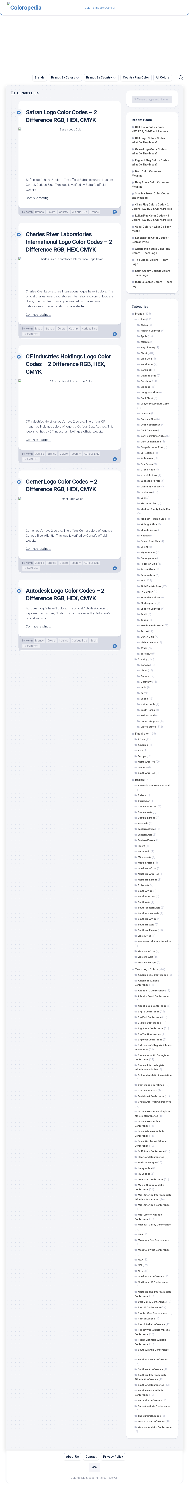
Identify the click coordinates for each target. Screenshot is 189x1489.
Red (143, 580)
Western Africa (146, 951)
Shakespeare (148, 603)
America (143, 745)
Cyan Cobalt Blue (151, 424)
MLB (140, 1234)
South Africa (145, 891)
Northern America (148, 874)
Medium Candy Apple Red (156, 509)
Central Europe (146, 817)
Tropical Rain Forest (152, 625)
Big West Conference (150, 1039)
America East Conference (153, 975)
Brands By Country (99, 77)
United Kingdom (150, 721)
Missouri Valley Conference (154, 1224)
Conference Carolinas (151, 1085)
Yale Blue (146, 653)
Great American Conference (154, 1101)
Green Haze (148, 469)
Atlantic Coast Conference (153, 996)
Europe (142, 756)
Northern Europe (147, 879)
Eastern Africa (146, 829)
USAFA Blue (147, 636)
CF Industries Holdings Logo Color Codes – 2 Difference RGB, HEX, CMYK (68, 364)
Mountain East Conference (153, 1240)
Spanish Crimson (151, 608)
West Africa (144, 935)
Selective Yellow (150, 597)
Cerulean (146, 381)
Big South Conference (151, 1028)
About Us (72, 1456)
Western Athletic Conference (155, 1427)
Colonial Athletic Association (155, 1075)
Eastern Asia (145, 834)
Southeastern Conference (153, 1359)
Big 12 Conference (148, 1011)
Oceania (143, 767)
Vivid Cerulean (149, 642)
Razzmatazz (148, 575)
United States (31, 334)
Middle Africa (146, 862)
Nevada (145, 535)
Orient (144, 546)
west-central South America (154, 941)
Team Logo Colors (146, 969)
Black (38, 328)
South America (146, 773)
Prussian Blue (149, 563)
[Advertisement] (94, 43)
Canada (145, 665)
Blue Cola (146, 358)
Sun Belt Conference (150, 1400)
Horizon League (147, 1162)
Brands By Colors (63, 77)
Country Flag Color (136, 77)
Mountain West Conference (154, 1250)
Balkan (142, 795)
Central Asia (145, 812)
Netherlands (148, 704)
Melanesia (144, 851)
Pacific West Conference (152, 1313)
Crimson (146, 413)
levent (141, 846)
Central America (147, 806)
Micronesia (144, 857)
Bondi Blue (147, 364)
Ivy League (144, 1173)
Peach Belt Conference (151, 1324)
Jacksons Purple (150, 481)
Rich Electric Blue (151, 586)
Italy (143, 693)
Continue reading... (38, 198)
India (144, 687)
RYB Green (147, 591)
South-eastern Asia (149, 907)
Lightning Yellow (150, 486)
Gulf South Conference (151, 1151)
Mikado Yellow (149, 530)
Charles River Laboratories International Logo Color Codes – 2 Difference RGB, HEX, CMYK (69, 242)
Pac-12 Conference (149, 1307)
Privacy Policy (113, 1456)
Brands (39, 77)
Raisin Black (148, 569)
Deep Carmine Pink (152, 447)
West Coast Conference (151, 1421)
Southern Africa (147, 919)
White (144, 648)
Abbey (144, 325)
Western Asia (145, 957)
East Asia (143, 823)
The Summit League (149, 1416)
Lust (143, 497)
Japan (144, 698)
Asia (140, 750)
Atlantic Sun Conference (152, 1006)
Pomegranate (149, 558)
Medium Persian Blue (153, 518)
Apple (144, 336)
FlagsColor (142, 733)
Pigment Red (148, 552)
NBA (140, 1259)
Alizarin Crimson (151, 330)
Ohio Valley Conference (152, 1301)
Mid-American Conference (154, 1205)
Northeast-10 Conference (153, 1282)
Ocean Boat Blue (150, 541)
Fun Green (147, 464)
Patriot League (146, 1318)
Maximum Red (149, 503)
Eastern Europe (147, 840)
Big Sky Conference (149, 1022)
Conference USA (147, 1090)
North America (146, 761)
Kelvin (29, 212)
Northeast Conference (151, 1276)
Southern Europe (147, 930)
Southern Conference (150, 1369)
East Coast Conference (151, 1096)
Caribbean (144, 801)
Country (63, 211)
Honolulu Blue (149, 475)
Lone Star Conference (151, 1179)
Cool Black (147, 398)
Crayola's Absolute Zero (155, 403)
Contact (91, 1456)
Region (139, 779)
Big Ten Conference (149, 1034)
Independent (145, 1168)
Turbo (144, 631)
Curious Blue (79, 211)
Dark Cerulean (149, 430)
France (94, 211)
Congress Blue (149, 392)
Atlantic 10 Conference (151, 990)
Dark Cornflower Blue (153, 436)
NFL (140, 1265)
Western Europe (147, 962)
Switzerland (148, 715)
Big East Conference (150, 1017)
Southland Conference (151, 1385)
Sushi (93, 640)
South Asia (144, 902)
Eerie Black (147, 452)
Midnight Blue (149, 524)
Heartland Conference (151, 1157)
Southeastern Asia (148, 913)
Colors (51, 211)
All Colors (162, 77)
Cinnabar (146, 387)
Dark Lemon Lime (151, 441)
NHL (140, 1271)
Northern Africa (147, 868)
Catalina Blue (148, 375)
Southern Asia (146, 924)
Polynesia (144, 885)
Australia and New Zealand (154, 785)
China (144, 670)
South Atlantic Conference (153, 1349)
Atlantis (39, 453)
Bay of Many (148, 347)
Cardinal (146, 370)
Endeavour (147, 458)
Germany (146, 681)
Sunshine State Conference (154, 1406)
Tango (144, 620)
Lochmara (147, 492)
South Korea (148, 710)
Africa (141, 739)
